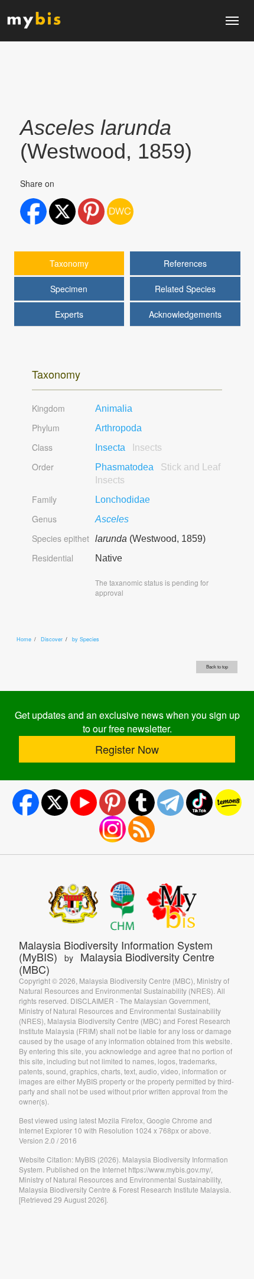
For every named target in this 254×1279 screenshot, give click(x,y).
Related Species (185, 289)
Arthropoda (118, 428)
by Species (85, 639)
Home (24, 639)
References (185, 263)
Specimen (68, 289)
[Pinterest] (112, 802)
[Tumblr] (141, 802)
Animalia (113, 408)
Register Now (127, 749)
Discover (52, 639)
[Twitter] (54, 802)
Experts (69, 314)
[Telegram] (170, 802)
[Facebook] (25, 802)
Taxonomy (69, 263)
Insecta (128, 448)
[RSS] (141, 829)
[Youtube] (83, 802)
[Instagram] (112, 829)
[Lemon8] (228, 802)
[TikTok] (199, 802)
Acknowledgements (185, 314)
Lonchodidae (122, 500)
